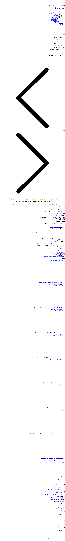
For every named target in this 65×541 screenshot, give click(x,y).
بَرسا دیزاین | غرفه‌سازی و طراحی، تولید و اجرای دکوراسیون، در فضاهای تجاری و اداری (32, 199)
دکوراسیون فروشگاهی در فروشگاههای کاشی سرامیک (54, 489)
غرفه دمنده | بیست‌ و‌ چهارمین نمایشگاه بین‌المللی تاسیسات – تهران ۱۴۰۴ (53, 236)
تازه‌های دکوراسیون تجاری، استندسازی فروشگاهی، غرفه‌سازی (54, 256)
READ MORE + (60, 239)
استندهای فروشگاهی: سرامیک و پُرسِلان (57, 479)
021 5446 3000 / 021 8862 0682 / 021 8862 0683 (57, 5)
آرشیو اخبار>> (62, 248)
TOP (64, 540)
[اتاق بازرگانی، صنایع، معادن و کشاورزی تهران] (63, 520)
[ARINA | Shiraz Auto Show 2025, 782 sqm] (58, 252)
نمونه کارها (63, 258)
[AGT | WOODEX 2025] (59, 254)
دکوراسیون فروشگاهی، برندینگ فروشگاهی (56, 499)
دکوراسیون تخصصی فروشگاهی (58, 484)
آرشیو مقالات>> (62, 503)
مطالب (54, 486)
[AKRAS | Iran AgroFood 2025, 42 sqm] (60, 253)
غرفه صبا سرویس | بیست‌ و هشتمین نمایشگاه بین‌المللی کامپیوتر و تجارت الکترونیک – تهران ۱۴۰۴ (49, 243)
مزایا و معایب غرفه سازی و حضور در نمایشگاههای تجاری (53, 494)
